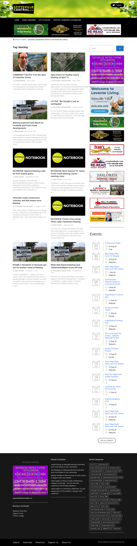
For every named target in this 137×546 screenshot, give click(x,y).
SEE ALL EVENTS (107, 440)
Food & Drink (96, 487)
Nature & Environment (109, 503)
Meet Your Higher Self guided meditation (113, 375)
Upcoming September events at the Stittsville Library (47, 40)
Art (92, 464)
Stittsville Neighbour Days (112, 400)
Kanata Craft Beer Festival (111, 308)
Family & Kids (110, 480)
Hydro (93, 496)
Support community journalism (67, 20)
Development (110, 474)
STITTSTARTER (44, 20)
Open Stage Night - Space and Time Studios (114, 267)
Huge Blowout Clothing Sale (114, 295)
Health (94, 493)
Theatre (94, 525)
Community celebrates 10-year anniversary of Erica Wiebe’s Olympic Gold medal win (68, 491)
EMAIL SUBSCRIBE (29, 20)
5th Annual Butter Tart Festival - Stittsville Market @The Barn (113, 335)
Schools (94, 519)
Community (96, 471)
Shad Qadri (19, 131)
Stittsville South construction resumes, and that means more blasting (27, 200)
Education (95, 477)
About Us (66, 542)
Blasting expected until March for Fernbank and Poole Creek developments (28, 125)
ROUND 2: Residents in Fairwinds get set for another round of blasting (29, 266)
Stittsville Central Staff (62, 80)
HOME (16, 20)
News (94, 506)
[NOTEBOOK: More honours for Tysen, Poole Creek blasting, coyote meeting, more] (68, 158)
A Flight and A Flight (112, 243)
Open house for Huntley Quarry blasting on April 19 (65, 76)
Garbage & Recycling (98, 490)
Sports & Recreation (111, 522)
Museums (115, 500)
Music (93, 503)
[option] (76, 39)
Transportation (107, 525)
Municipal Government (99, 500)
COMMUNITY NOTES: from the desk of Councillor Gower (29, 76)
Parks (104, 506)
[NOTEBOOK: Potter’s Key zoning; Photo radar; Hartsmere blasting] (68, 206)
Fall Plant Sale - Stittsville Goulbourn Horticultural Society (112, 281)
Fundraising (110, 487)
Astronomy (103, 464)
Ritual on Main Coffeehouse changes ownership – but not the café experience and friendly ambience (67, 483)
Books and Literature (98, 468)
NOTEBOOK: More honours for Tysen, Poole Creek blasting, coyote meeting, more (68, 173)
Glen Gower (19, 177)
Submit (16, 542)
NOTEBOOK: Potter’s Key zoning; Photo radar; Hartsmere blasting (66, 220)
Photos (110, 509)
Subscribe (27, 542)
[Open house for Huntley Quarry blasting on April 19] (68, 62)
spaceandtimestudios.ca (22, 498)
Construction (95, 474)
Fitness (105, 484)
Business (114, 468)
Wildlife (106, 529)
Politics (116, 512)
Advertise (40, 542)
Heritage (105, 493)
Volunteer (95, 529)
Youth (116, 529)
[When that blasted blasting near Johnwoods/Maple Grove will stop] (68, 251)
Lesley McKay (20, 80)
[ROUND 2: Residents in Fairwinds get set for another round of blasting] (30, 251)
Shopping (95, 522)
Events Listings (18, 516)
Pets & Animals (96, 509)
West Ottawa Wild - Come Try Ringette (112, 254)
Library (103, 496)
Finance (94, 484)
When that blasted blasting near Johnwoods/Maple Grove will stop (66, 266)
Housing (116, 493)
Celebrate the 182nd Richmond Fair (112, 387)
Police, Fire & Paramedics (100, 512)
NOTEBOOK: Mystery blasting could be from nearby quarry (29, 172)
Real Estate (116, 516)
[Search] (120, 48)
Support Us (53, 542)
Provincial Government (99, 516)
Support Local (18, 513)
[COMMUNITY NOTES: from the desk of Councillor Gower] (30, 62)
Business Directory (20, 511)
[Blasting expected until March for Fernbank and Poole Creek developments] (30, 110)
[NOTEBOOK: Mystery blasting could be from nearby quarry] (30, 158)
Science (105, 519)
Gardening (114, 490)
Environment (96, 480)
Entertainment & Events (112, 477)
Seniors (116, 519)
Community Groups (112, 471)
